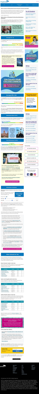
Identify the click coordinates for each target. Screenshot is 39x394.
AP (22, 369)
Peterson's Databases (15, 313)
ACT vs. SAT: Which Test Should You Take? (30, 28)
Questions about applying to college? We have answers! (12, 320)
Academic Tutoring (34, 4)
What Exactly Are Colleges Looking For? (31, 24)
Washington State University (4, 290)
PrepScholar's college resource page (13, 322)
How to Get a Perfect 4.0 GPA (30, 18)
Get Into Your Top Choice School (12, 181)
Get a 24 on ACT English (30, 136)
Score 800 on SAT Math (30, 77)
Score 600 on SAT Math (30, 86)
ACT (11, 4)
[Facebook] (28, 174)
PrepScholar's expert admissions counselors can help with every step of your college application (12, 136)
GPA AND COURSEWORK (31, 164)
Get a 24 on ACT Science (30, 142)
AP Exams (27, 4)
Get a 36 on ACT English (30, 124)
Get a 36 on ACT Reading (31, 128)
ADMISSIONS (24, 374)
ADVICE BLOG (14, 370)
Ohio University (3, 285)
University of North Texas (4, 303)
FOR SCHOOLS (15, 372)
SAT (4, 4)
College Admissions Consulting (19, 5)
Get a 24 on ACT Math (30, 138)
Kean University (3, 308)
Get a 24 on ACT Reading (31, 140)
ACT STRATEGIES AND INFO (31, 151)
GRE (22, 370)
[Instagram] (35, 174)
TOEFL (23, 372)
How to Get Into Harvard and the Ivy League (30, 14)
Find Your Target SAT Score (31, 67)
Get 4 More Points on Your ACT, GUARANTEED (12, 248)
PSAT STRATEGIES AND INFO (31, 161)
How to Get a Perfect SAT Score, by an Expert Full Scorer (31, 74)
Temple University (3, 274)
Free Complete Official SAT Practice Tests (31, 70)
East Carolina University (4, 307)
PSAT (23, 367)
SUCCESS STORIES (15, 368)
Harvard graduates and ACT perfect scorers (14, 236)
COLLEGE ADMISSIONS (31, 154)
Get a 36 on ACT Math (30, 126)
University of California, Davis (5, 272)
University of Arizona (4, 287)
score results (17, 241)
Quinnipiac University (4, 270)
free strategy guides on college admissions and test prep (12, 332)
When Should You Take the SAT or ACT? (31, 31)
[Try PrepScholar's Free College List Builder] (12, 80)
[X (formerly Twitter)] (31, 174)
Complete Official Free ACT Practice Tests (31, 118)
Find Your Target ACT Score (31, 115)
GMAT (23, 371)
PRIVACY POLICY (33, 369)
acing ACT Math (9, 335)
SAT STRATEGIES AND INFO (31, 148)
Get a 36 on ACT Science (30, 130)
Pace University (3, 273)
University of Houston (4, 286)
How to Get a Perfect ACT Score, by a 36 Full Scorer (31, 122)
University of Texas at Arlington (5, 291)
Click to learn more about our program (11, 245)
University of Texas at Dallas (4, 271)
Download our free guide (6, 58)
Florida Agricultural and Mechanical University (4, 306)
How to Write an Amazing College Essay (31, 21)
